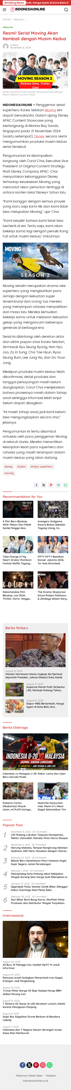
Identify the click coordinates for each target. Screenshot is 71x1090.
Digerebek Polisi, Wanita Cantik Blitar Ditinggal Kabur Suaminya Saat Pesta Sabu (39, 888)
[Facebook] (22, 1065)
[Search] (66, 10)
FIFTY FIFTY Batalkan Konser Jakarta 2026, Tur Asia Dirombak (51, 560)
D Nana (14, 45)
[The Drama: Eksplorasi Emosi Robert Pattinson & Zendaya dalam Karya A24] (53, 580)
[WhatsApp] (49, 1065)
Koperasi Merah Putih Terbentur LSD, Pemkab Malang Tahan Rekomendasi (45, 688)
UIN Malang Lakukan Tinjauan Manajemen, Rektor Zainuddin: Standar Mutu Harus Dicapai (39, 836)
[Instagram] (43, 1065)
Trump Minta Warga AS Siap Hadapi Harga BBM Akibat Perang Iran (32, 992)
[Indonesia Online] (27, 9)
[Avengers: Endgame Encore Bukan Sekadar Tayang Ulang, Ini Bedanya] (53, 509)
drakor (21, 466)
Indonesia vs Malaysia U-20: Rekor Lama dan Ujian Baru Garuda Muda (34, 775)
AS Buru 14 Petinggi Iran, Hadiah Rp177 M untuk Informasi (31, 966)
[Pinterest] (36, 1065)
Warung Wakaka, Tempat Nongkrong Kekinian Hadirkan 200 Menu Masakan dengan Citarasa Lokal (39, 849)
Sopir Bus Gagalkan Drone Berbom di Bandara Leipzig (31, 1018)
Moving (50, 110)
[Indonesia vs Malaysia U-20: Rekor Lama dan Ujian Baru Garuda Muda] (35, 751)
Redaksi (51, 1075)
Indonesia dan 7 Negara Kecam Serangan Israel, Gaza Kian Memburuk (32, 1031)
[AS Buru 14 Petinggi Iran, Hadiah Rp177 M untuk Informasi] (35, 939)
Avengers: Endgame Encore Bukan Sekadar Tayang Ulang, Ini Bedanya (52, 525)
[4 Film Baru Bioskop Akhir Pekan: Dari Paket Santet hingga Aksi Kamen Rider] (18, 509)
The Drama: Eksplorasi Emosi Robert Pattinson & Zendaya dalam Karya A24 (53, 595)
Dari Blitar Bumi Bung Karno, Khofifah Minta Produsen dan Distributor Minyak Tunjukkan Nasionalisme (37, 901)
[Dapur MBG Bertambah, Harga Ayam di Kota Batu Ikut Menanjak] (14, 706)
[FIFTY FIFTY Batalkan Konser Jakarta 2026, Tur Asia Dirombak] (53, 544)
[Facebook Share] (36, 485)
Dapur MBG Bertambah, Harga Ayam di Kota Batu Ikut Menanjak (45, 705)
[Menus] (5, 10)
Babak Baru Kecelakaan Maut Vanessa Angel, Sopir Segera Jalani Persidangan (39, 862)
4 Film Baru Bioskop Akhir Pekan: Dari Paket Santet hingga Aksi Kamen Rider (17, 525)
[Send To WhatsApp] (65, 485)
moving (9, 473)
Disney (39, 136)
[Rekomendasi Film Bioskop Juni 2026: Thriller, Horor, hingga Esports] (18, 580)
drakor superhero (42, 466)
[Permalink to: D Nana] (6, 46)
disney (8, 466)
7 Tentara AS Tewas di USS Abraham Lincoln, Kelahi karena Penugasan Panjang (34, 1005)
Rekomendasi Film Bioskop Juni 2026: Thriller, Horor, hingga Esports (16, 595)
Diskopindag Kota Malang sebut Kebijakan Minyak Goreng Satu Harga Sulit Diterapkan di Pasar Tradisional (39, 875)
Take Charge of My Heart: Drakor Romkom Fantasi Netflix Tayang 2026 (17, 560)
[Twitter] (29, 1065)
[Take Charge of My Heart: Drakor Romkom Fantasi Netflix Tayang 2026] (18, 544)
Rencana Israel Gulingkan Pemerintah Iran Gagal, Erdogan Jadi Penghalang (33, 979)
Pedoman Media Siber (29, 1075)
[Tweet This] (43, 485)
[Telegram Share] (58, 485)
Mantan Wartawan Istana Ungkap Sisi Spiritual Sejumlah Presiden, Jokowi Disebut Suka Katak (33, 675)
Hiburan (8, 27)
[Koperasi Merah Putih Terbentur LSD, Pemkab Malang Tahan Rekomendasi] (14, 689)
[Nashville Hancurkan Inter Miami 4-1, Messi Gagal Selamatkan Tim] (53, 790)
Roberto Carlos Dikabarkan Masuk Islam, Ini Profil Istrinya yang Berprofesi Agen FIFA (17, 806)
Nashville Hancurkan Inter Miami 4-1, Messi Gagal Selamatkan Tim (52, 806)
